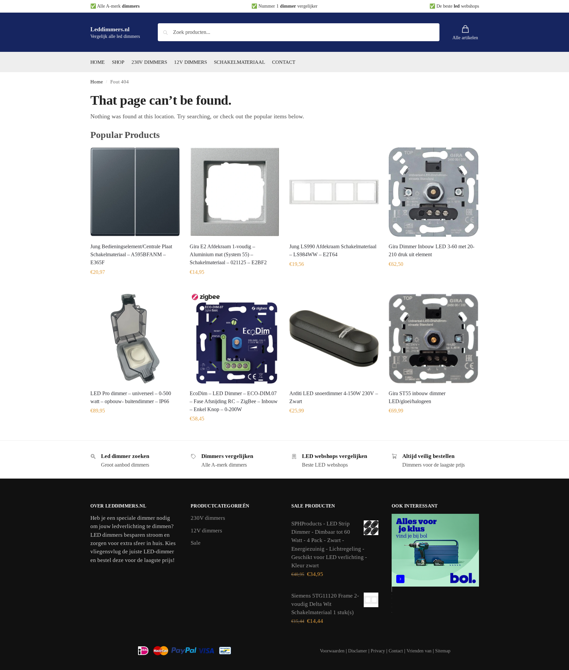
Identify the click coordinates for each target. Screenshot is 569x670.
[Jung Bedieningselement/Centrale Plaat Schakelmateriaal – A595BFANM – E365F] (135, 192)
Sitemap (442, 650)
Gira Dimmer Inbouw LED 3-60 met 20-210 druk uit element (431, 250)
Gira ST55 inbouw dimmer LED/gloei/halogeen (417, 397)
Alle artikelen (465, 37)
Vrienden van (419, 650)
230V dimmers (208, 518)
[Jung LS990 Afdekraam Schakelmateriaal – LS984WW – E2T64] (334, 192)
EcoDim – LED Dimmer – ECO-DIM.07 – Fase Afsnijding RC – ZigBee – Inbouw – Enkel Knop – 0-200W (234, 401)
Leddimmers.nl (110, 29)
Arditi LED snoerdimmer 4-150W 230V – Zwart (333, 397)
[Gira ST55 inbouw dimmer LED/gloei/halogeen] (433, 339)
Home (96, 81)
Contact (396, 650)
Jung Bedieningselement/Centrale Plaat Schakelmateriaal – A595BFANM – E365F (131, 254)
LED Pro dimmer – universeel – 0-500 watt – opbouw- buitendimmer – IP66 (130, 397)
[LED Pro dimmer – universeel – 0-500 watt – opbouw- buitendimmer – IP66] (135, 339)
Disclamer (357, 650)
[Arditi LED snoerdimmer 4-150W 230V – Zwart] (334, 339)
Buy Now (134, 287)
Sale (196, 543)
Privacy (378, 650)
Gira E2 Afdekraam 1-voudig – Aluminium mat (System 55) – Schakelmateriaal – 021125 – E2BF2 (228, 254)
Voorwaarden (332, 650)
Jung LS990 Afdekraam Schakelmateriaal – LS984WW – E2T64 (332, 250)
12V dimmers (206, 530)
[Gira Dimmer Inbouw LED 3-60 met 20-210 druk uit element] (433, 192)
